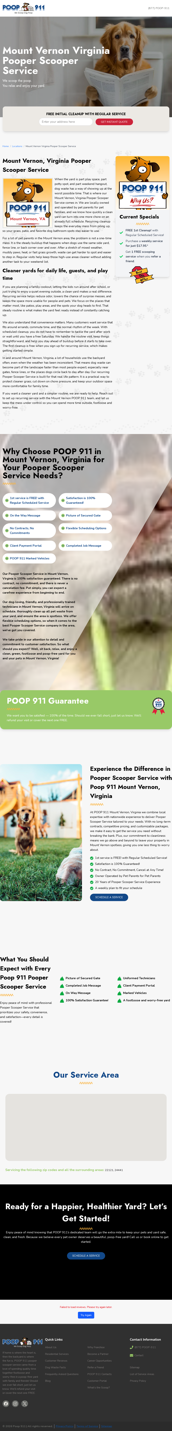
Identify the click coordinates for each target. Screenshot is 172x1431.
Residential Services (57, 1354)
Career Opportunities (99, 1361)
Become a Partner (98, 1354)
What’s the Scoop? (98, 1387)
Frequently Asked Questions (62, 1374)
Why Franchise (96, 1347)
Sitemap (135, 1367)
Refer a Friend (95, 1367)
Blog (48, 1381)
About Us (50, 1347)
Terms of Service (87, 1426)
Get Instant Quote (114, 122)
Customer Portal (97, 1381)
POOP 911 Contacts (99, 1374)
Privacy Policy (138, 1381)
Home (6, 146)
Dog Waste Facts (55, 1367)
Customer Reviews (56, 1361)
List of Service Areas (142, 1374)
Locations (17, 146)
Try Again (86, 1315)
